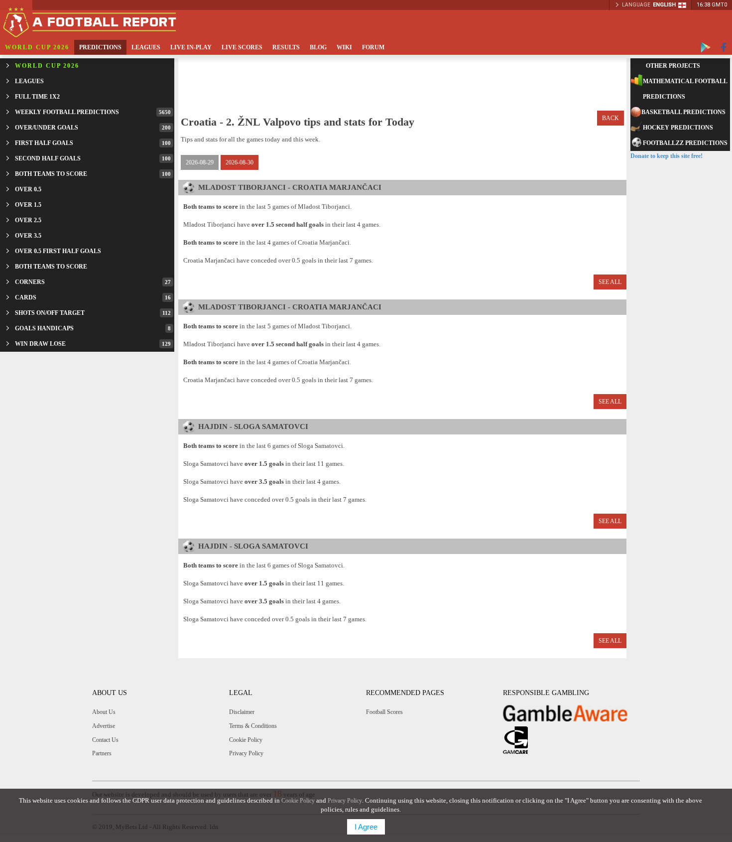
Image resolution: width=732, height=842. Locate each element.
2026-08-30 (239, 162)
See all (610, 282)
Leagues (145, 47)
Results (286, 47)
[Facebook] (724, 47)
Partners (102, 753)
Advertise (103, 725)
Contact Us (105, 739)
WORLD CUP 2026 (37, 47)
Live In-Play (191, 47)
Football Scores (384, 711)
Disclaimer (241, 711)
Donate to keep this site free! (666, 155)
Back (610, 118)
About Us (104, 711)
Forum (373, 47)
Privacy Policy (246, 753)
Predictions (100, 47)
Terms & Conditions (253, 725)
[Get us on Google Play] (706, 47)
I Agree (366, 827)
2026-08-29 (200, 162)
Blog (318, 47)
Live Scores (242, 47)
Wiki (344, 47)
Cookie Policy (245, 739)
